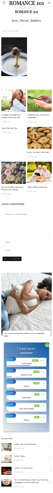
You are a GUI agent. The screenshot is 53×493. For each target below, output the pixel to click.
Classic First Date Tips (9, 128)
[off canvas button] (4, 2)
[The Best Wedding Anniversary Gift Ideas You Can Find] (13, 173)
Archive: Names (19, 456)
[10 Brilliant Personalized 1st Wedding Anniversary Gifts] (13, 100)
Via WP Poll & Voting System (39, 429)
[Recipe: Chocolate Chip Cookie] (39, 138)
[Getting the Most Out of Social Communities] (39, 100)
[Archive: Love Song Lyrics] (6, 470)
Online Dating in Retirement (37, 187)
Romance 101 (26, 11)
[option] (26, 306)
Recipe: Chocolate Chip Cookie (38, 152)
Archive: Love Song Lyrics (23, 468)
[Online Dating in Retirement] (39, 173)
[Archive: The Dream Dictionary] (6, 447)
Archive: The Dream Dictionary (25, 444)
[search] (49, 3)
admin (4, 31)
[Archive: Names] (6, 459)
